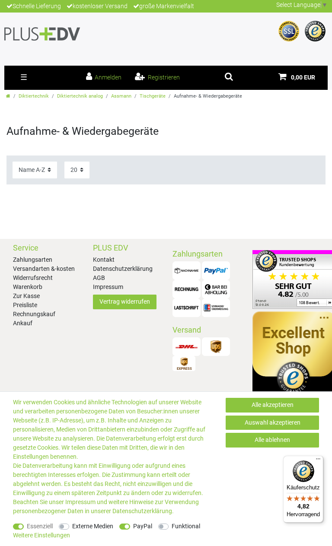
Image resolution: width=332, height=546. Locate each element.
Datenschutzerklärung (123, 268)
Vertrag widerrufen (124, 301)
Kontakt (104, 259)
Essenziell (40, 526)
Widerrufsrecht (33, 277)
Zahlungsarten (32, 259)
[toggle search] (229, 76)
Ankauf (22, 323)
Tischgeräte (153, 96)
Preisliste (25, 305)
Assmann (121, 96)
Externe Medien (92, 526)
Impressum (108, 286)
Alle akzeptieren (273, 404)
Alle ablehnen (272, 439)
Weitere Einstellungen (41, 535)
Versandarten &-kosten (44, 268)
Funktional (186, 526)
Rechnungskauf (34, 314)
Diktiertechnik (34, 96)
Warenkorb (27, 286)
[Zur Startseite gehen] (8, 96)
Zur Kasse (26, 295)
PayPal (142, 526)
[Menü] (318, 461)
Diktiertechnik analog (80, 96)
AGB (99, 277)
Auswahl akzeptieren (272, 422)
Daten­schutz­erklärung (142, 511)
